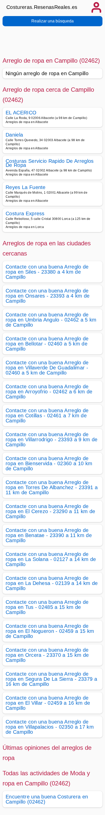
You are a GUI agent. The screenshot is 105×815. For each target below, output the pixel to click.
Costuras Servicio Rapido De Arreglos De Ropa (50, 163)
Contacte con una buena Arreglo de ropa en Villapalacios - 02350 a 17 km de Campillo (50, 727)
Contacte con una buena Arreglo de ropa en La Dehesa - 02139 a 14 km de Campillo (52, 583)
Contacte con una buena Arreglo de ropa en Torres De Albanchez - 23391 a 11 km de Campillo (52, 487)
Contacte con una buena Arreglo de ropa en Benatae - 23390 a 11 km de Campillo (49, 535)
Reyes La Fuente (26, 187)
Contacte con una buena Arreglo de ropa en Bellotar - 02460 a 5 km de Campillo (47, 344)
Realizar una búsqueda (52, 21)
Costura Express (25, 213)
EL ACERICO (21, 113)
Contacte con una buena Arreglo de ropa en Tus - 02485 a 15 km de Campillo (47, 607)
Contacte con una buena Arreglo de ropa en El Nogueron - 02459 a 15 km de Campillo (50, 631)
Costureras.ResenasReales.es (41, 7)
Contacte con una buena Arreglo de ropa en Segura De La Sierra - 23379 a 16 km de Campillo (51, 679)
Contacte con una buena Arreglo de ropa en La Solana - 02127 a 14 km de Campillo (51, 559)
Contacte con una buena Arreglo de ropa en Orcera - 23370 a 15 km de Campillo (47, 655)
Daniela (14, 135)
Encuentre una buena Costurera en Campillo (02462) (47, 799)
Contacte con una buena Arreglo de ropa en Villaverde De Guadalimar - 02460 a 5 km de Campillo (47, 368)
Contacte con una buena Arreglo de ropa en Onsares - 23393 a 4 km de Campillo (48, 296)
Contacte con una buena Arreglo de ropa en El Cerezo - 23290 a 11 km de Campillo (50, 511)
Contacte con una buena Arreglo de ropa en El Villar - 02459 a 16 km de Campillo (48, 703)
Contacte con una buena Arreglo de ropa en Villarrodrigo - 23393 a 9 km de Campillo (51, 439)
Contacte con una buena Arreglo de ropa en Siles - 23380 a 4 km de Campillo (47, 272)
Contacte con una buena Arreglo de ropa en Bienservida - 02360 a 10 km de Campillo (49, 463)
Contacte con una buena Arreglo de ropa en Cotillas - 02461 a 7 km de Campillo (47, 415)
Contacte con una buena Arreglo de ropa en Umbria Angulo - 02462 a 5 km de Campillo (51, 320)
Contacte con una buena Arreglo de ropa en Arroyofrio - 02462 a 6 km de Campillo (49, 391)
